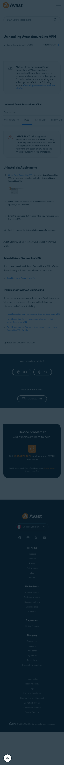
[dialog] (32, 382)
